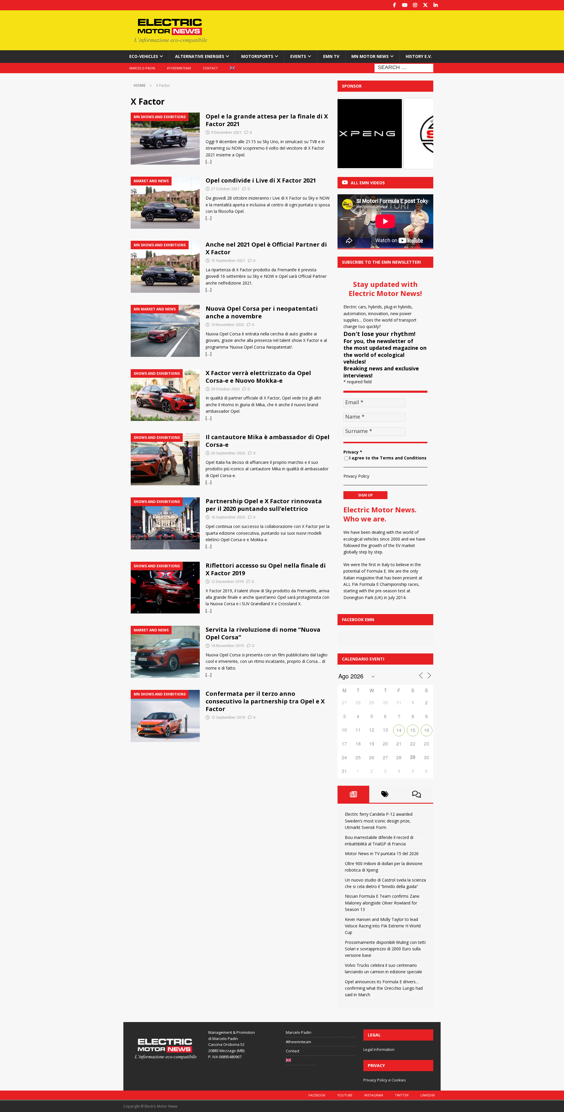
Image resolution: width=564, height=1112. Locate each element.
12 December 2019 (227, 581)
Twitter (402, 1095)
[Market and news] (165, 203)
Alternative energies (199, 56)
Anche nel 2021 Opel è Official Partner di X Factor (266, 248)
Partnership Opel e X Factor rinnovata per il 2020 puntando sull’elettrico (264, 505)
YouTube (344, 1095)
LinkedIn (427, 1095)
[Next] (420, 133)
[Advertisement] (339, 29)
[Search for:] (404, 67)
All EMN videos (368, 182)
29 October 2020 (225, 389)
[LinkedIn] (435, 5)
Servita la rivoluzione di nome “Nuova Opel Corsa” (263, 633)
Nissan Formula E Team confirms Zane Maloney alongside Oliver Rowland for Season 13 (382, 902)
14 (399, 730)
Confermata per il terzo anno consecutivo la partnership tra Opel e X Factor (265, 701)
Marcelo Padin (142, 68)
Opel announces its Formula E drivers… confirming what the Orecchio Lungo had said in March (384, 988)
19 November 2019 (227, 645)
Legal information (379, 1049)
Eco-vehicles (143, 56)
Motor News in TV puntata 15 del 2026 (382, 853)
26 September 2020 (228, 453)
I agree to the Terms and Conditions (388, 458)
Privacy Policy (356, 476)
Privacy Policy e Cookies (384, 1080)
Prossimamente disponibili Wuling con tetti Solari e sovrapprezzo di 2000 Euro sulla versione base (385, 948)
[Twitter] (425, 5)
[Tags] (385, 794)
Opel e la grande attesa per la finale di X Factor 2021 (267, 120)
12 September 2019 (228, 717)
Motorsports (257, 56)
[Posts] (353, 794)
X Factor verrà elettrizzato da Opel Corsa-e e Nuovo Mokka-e (258, 376)
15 (412, 730)
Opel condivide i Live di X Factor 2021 (261, 180)
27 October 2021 (225, 188)
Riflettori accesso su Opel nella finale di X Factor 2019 (266, 569)
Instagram (373, 1095)
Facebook (316, 1095)
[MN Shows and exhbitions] (165, 139)
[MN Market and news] (165, 331)
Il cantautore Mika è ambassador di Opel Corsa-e (268, 441)
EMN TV (331, 56)
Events (298, 56)
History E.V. (419, 56)
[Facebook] (394, 5)
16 (426, 730)
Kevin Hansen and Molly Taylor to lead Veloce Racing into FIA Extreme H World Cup (383, 926)
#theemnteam (179, 68)
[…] (209, 161)
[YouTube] (405, 5)
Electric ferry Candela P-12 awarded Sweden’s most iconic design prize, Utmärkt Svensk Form (378, 820)
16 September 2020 (228, 517)
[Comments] (416, 794)
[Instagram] (415, 5)
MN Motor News (370, 56)
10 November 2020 (227, 324)
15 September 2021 (228, 260)
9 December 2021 (226, 132)
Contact (210, 68)
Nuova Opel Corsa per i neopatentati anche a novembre (262, 312)
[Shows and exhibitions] (165, 395)
